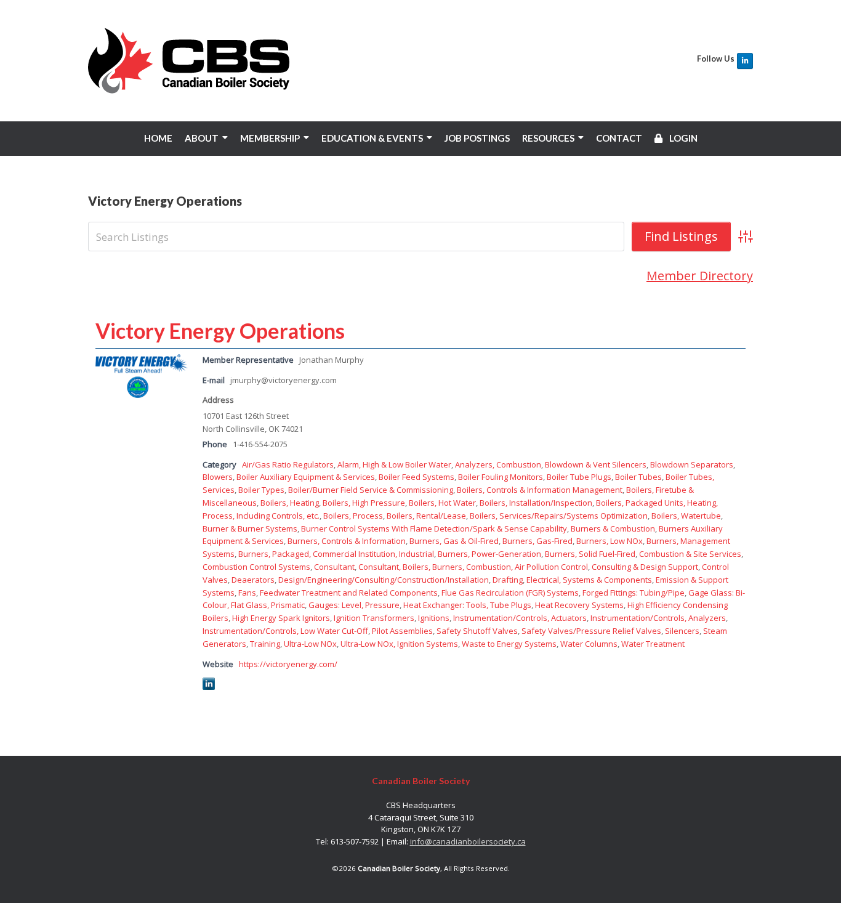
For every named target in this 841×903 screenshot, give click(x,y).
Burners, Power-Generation (489, 553)
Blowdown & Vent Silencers (595, 464)
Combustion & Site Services (690, 553)
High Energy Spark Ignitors (281, 617)
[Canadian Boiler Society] (188, 61)
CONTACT (619, 138)
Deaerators (253, 579)
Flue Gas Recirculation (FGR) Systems (510, 592)
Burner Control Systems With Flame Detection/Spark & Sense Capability (434, 528)
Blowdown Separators (691, 464)
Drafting (508, 579)
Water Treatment (653, 643)
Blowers (218, 476)
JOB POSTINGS (477, 138)
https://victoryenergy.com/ (288, 664)
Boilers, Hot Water (442, 502)
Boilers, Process (353, 515)
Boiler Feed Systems (416, 476)
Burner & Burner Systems (250, 528)
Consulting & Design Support (645, 566)
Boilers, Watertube (686, 515)
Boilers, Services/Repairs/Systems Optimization (559, 515)
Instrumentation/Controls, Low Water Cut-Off (285, 630)
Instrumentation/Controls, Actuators (520, 617)
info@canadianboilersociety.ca (468, 841)
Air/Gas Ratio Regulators (288, 464)
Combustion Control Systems (256, 566)
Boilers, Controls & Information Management (539, 489)
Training (265, 643)
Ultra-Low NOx (310, 643)
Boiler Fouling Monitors (500, 476)
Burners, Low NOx (609, 540)
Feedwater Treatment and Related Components (349, 592)
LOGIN (682, 138)
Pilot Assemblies (402, 630)
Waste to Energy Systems (509, 643)
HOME (158, 138)
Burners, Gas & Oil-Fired (454, 540)
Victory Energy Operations (220, 330)
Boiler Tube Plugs (579, 476)
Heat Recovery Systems (579, 604)
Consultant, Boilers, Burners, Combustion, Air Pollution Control (473, 566)
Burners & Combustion (613, 528)
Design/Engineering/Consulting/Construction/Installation (383, 579)
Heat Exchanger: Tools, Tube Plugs (467, 604)
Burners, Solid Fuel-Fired (590, 553)
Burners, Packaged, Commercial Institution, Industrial (336, 553)
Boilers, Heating (289, 502)
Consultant (334, 566)
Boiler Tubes (638, 476)
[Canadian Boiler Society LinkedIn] (745, 61)
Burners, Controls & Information (347, 540)
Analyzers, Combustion (498, 464)
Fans (247, 592)
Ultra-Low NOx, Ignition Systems (399, 643)
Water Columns (589, 643)
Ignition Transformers (374, 617)
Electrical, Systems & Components (589, 579)
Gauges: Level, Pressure (354, 604)
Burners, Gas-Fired (537, 540)
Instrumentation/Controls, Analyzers (658, 617)
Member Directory (699, 275)
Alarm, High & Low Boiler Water (394, 464)
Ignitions (433, 617)
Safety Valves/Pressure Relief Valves (591, 630)
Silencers (682, 630)
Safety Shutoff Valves (477, 630)
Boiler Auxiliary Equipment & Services (305, 476)
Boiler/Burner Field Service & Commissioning (370, 489)
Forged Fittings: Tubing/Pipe (633, 592)
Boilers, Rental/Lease (426, 515)
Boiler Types (261, 489)
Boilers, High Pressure (364, 502)
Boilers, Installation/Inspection (536, 502)
